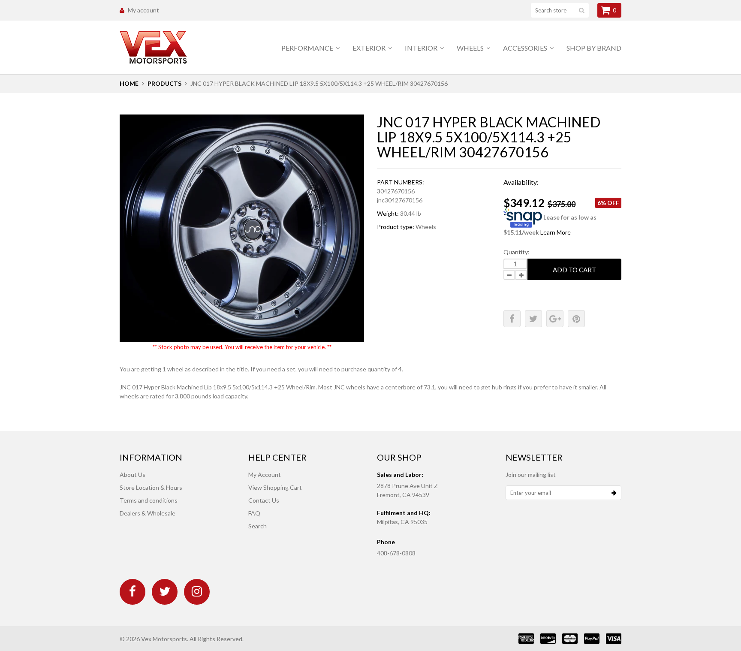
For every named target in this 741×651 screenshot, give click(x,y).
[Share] (512, 318)
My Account (264, 474)
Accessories (525, 48)
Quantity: (516, 252)
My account (143, 10)
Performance (307, 48)
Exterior (369, 48)
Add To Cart (574, 270)
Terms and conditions (149, 500)
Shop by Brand (593, 48)
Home (129, 83)
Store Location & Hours (151, 487)
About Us (132, 474)
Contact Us (263, 500)
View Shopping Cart (275, 487)
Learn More (555, 232)
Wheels (471, 48)
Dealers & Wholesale (147, 513)
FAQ (254, 513)
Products (164, 83)
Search (257, 526)
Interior (422, 48)
